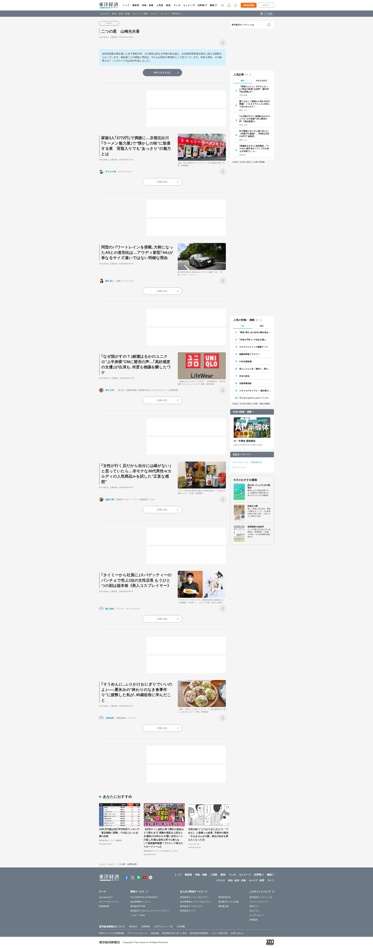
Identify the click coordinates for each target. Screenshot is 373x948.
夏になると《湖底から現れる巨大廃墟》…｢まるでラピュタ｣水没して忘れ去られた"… (254, 104)
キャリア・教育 (140, 14)
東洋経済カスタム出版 (228, 902)
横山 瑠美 (109, 609)
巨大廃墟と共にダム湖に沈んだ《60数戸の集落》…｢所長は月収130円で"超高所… (254, 133)
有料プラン (254, 906)
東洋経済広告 (224, 897)
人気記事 (238, 74)
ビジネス (105, 14)
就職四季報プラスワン (249, 354)
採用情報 (146, 926)
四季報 (201, 5)
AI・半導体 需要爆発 (244, 441)
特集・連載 (148, 5)
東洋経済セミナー (188, 911)
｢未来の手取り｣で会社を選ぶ (252, 339)
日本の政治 (244, 376)
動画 (168, 5)
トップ (126, 5)
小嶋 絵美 (109, 718)
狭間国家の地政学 (256, 527)
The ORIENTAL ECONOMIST (144, 897)
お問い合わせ (237, 933)
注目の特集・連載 (242, 412)
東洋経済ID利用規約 (199, 933)
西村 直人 (109, 281)
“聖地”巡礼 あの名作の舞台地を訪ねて (255, 332)
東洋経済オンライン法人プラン (194, 897)
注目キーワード (241, 454)
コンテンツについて (258, 902)
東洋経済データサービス (191, 906)
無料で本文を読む (162, 72)
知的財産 (155, 933)
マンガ (177, 5)
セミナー (187, 5)
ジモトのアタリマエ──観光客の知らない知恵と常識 (255, 390)
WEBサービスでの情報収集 (111, 933)
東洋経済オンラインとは (243, 25)
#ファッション (239, 467)
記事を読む (162, 182)
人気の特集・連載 (244, 319)
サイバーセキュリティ (109, 902)
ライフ (154, 14)
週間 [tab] (261, 326)
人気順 (159, 5)
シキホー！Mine (137, 915)
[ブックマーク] (223, 43)
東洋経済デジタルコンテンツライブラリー (149, 911)
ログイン (266, 5)
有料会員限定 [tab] (261, 81)
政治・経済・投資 (121, 14)
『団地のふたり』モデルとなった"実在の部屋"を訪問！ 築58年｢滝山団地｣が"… (254, 89)
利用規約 (253, 920)
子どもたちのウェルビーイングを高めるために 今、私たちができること (255, 398)
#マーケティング (240, 462)
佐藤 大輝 (109, 499)
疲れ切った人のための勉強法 (259, 486)
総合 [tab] (242, 80)
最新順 (135, 5)
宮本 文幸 (109, 390)
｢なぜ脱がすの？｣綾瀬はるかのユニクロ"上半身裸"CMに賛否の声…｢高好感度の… (254, 119)
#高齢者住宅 (256, 462)
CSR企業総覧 (245, 361)
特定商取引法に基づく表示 (174, 933)
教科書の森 (223, 906)
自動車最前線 (245, 383)
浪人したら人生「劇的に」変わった (255, 369)
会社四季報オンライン (140, 902)
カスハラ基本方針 (219, 933)
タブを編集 (267, 14)
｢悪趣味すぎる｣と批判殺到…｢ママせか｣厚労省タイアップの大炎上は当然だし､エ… (254, 148)
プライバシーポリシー (137, 933)
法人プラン (254, 911)
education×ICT (106, 897)
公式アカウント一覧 (163, 926)
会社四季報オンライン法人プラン (195, 902)
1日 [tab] (242, 326)
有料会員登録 (248, 5)
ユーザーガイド (256, 915)
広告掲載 (181, 926)
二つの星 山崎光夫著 (120, 31)
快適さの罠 (253, 506)
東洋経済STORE (138, 906)
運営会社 (133, 926)
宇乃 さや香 (110, 171)
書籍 (212, 5)
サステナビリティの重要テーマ (253, 347)
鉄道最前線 (104, 906)
